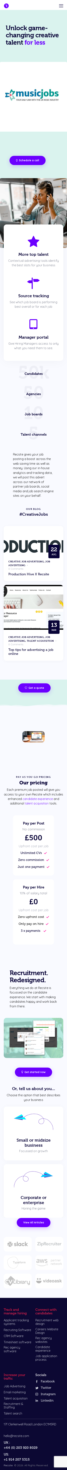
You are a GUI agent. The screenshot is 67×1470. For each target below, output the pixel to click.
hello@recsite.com (16, 1436)
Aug (54, 551)
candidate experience (38, 799)
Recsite (8, 1465)
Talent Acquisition (40, 640)
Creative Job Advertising (26, 561)
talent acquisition (37, 803)
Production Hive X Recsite (28, 574)
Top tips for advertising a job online (30, 652)
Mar (54, 626)
